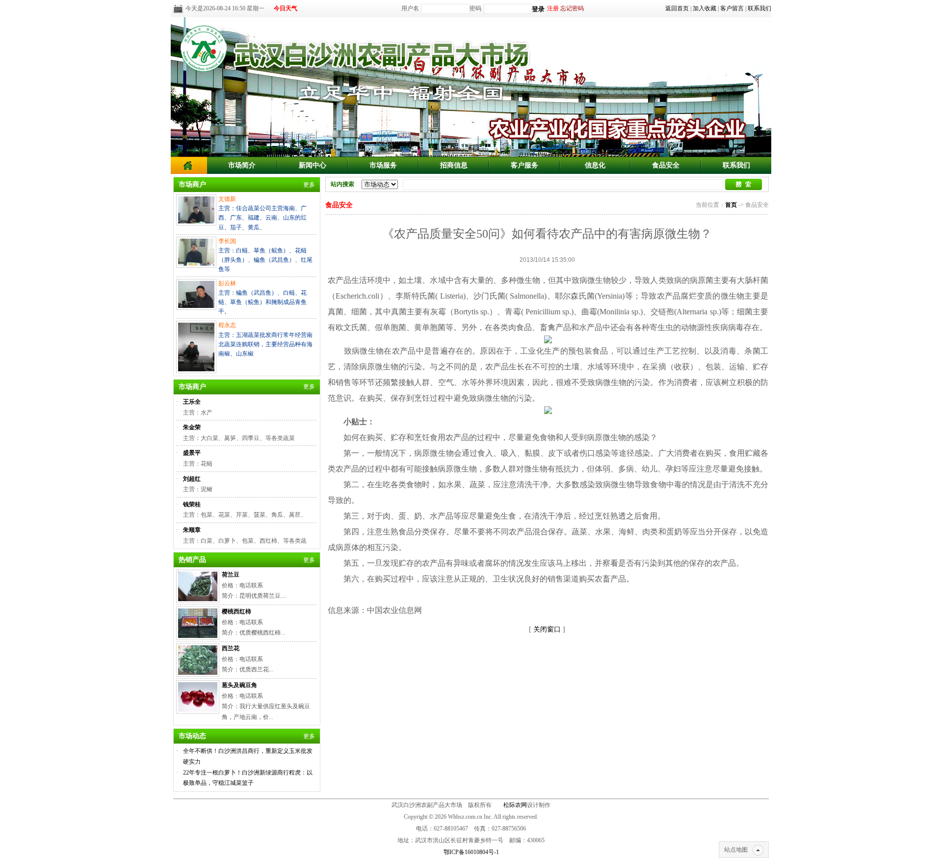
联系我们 (759, 8)
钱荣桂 (192, 504)
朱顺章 (192, 529)
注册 (553, 8)
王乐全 (192, 401)
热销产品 (192, 559)
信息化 (595, 165)
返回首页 (677, 8)
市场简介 (242, 165)
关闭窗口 (547, 629)
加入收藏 (704, 8)
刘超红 (192, 478)
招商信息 (454, 165)
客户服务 (524, 165)
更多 (309, 184)
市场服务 (383, 165)
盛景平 (192, 452)
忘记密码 (572, 8)
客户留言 (732, 8)
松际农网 (515, 805)
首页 (731, 204)
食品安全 (666, 165)
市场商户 (192, 184)
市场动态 (192, 736)
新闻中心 (312, 165)
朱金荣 (192, 427)
